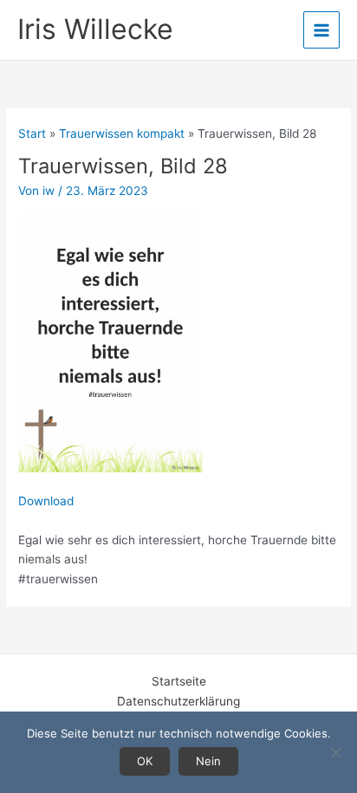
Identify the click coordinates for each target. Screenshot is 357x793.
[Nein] (335, 752)
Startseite (179, 681)
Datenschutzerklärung (178, 701)
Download (46, 501)
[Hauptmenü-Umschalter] (322, 30)
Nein (208, 761)
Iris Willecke (95, 29)
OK (145, 761)
